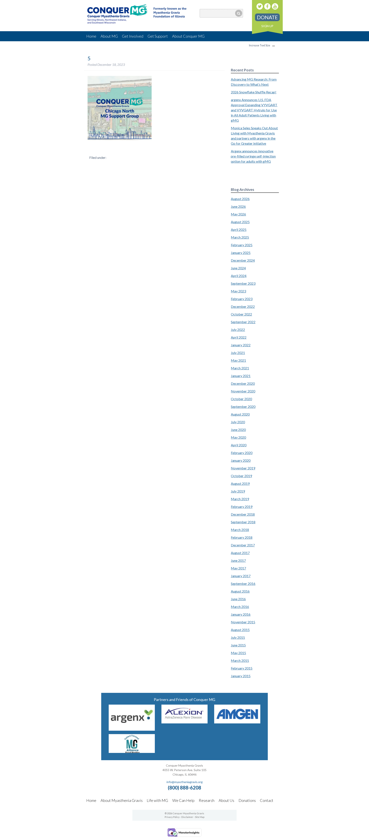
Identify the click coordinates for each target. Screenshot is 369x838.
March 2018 (240, 530)
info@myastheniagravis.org (185, 782)
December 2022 (243, 306)
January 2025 (240, 253)
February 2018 (241, 537)
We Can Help (183, 800)
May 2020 (238, 437)
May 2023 (238, 291)
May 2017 (238, 568)
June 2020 (238, 430)
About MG (109, 36)
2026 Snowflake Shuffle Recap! (253, 92)
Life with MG (157, 800)
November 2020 (243, 391)
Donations (247, 800)
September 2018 (243, 522)
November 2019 (243, 468)
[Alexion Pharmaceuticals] (184, 722)
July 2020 (238, 422)
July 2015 (238, 637)
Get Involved (132, 36)
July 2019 (238, 491)
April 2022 (238, 337)
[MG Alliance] (132, 751)
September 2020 (243, 406)
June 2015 (238, 645)
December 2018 (243, 514)
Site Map (199, 817)
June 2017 (238, 560)
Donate (267, 17)
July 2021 (238, 353)
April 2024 (238, 276)
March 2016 (240, 607)
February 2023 (241, 299)
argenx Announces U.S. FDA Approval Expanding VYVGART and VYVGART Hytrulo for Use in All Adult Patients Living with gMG (254, 110)
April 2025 (238, 229)
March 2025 (240, 237)
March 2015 (240, 660)
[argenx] (132, 729)
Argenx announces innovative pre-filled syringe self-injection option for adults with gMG (253, 156)
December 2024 (243, 260)
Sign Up (267, 26)
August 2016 (240, 591)
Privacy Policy (172, 817)
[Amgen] (237, 722)
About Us (226, 800)
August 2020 (240, 414)
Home (91, 36)
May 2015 (238, 653)
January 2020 (240, 460)
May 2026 (238, 214)
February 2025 (241, 245)
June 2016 (238, 599)
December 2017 (243, 545)
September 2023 (243, 283)
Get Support (158, 36)
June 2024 (238, 268)
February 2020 (241, 453)
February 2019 (241, 507)
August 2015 (240, 630)
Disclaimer (187, 817)
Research (206, 800)
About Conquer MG (188, 36)
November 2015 (243, 622)
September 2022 (243, 322)
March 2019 (240, 499)
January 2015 (240, 676)
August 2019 (240, 483)
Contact (266, 800)
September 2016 (243, 583)
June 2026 (238, 206)
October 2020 (241, 399)
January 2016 (240, 614)
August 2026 (240, 199)
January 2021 (240, 376)
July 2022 (238, 330)
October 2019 (241, 476)
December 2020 (243, 383)
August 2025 (240, 222)
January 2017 (240, 576)
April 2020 (238, 445)
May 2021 (238, 360)
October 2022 (241, 314)
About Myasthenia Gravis (122, 800)
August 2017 (240, 553)
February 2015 (241, 668)
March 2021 (240, 368)
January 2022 (240, 345)
